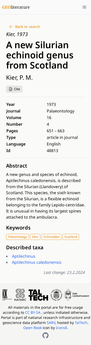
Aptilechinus (23, 256)
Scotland (70, 237)
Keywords (18, 227)
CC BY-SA (33, 312)
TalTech (81, 322)
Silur (35, 237)
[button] (14, 89)
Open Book (32, 327)
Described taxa (24, 247)
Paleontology (17, 237)
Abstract (16, 165)
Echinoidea (51, 237)
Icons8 (61, 327)
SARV (51, 322)
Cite (17, 89)
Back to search (27, 26)
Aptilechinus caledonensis (36, 262)
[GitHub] (45, 335)
